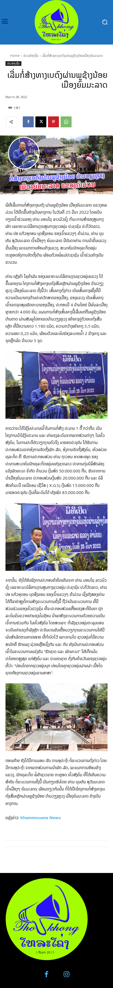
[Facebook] (28, 121)
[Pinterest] (53, 121)
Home (15, 55)
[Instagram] (66, 974)
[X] (40, 121)
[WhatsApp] (66, 121)
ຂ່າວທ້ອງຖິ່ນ (31, 55)
